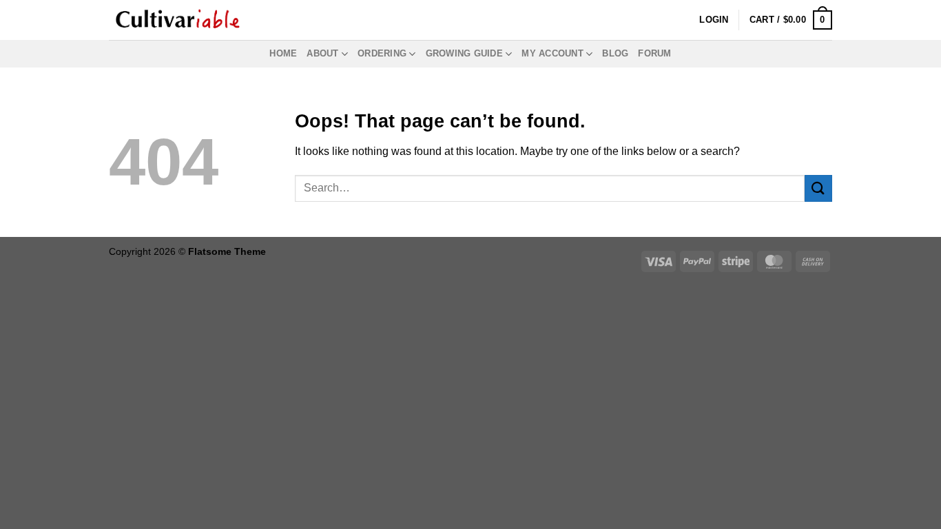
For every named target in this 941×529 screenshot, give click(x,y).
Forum (654, 53)
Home (283, 53)
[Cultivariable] (178, 20)
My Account (552, 53)
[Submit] (818, 188)
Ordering (382, 53)
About (322, 53)
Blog (615, 53)
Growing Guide (464, 53)
